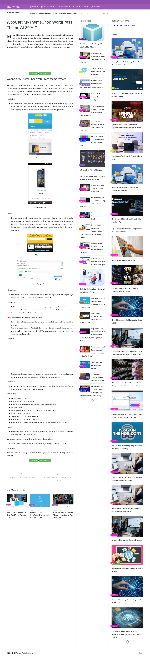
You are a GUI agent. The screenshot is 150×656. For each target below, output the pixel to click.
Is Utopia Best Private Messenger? (91, 170)
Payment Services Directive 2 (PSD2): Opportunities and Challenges (92, 247)
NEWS (34, 6)
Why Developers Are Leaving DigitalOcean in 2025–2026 (127, 570)
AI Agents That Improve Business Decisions (127, 540)
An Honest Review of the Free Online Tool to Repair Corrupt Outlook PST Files (127, 415)
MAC (86, 6)
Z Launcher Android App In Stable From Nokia (97, 377)
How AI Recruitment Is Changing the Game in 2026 (127, 321)
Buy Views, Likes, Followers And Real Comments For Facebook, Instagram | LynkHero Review (92, 334)
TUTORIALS (97, 6)
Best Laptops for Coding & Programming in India (127, 157)
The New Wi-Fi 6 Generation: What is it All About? (98, 71)
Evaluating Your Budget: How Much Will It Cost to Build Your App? (92, 57)
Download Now (44, 73)
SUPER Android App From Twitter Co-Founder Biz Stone (92, 141)
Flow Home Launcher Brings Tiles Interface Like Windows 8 (91, 45)
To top (141, 653)
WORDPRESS (47, 6)
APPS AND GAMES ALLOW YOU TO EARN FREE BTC (92, 126)
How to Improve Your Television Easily (96, 216)
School (9, 317)
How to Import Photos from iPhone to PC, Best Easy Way (126, 220)
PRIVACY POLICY (118, 2)
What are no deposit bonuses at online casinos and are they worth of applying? (92, 351)
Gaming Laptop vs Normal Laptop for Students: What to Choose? (125, 290)
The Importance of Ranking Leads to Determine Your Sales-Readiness (92, 110)
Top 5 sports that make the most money (97, 365)
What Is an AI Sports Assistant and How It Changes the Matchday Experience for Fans (127, 384)
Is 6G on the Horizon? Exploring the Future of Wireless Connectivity (127, 447)
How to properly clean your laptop (123, 260)
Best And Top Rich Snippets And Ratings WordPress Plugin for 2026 (92, 302)
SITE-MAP (108, 2)
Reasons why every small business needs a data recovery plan (98, 261)
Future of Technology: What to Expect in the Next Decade (127, 601)
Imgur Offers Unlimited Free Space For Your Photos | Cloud (91, 318)
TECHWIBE (13, 6)
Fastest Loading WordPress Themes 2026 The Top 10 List (39, 515)
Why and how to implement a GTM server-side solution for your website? (126, 510)
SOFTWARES (63, 6)
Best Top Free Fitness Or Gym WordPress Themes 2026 (16, 515)
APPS (76, 6)
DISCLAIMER (129, 2)
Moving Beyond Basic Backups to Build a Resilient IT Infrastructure (126, 63)
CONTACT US (138, 2)
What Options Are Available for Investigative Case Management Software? (127, 478)
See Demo (34, 73)
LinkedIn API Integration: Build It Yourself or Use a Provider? (51, 13)
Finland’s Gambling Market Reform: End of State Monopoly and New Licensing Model (127, 353)
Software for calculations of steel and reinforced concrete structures (92, 177)
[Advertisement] (36, 54)
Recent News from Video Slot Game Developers (97, 188)
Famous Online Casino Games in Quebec (97, 97)
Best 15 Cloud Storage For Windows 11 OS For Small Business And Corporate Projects (92, 231)
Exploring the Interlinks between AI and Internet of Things (92, 290)
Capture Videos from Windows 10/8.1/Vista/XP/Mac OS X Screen (91, 84)
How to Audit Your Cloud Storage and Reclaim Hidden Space (125, 189)
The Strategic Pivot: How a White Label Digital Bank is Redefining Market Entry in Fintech (126, 634)
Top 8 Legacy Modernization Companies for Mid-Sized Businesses (127, 230)
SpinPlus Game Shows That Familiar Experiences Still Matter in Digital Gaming (126, 126)
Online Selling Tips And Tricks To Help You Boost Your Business (92, 202)
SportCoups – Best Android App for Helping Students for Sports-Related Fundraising (92, 391)
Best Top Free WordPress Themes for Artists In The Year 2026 (63, 515)
